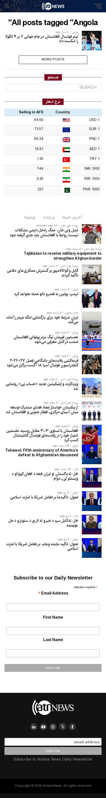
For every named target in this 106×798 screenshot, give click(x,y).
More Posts (53, 59)
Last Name (53, 640)
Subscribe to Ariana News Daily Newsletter (53, 759)
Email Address (53, 593)
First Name (53, 617)
